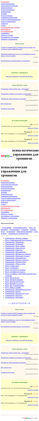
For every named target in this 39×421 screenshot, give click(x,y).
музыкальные (15, 230)
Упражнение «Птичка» (13, 295)
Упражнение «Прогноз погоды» (17, 260)
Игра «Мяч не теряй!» (13, 287)
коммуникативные (8, 4)
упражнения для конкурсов (18, 233)
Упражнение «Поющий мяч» (16, 258)
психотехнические (8, 10)
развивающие (6, 12)
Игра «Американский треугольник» (18, 240)
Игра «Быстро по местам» (14, 282)
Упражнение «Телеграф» (14, 244)
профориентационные (9, 18)
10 (12, 303)
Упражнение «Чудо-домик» (15, 246)
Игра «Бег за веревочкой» (14, 286)
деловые (4, 14)
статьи (3, 25)
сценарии (24, 230)
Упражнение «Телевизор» (14, 242)
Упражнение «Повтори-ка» (15, 248)
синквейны (5, 33)
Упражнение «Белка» (13, 291)
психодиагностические (9, 6)
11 (14, 303)
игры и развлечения (8, 21)
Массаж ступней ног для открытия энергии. (19, 76)
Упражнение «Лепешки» (14, 297)
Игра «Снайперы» (12, 268)
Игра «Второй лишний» (14, 280)
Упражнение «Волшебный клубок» (18, 289)
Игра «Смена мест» (12, 266)
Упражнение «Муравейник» (15, 252)
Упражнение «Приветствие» (15, 262)
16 (25, 303)
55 (29, 303)
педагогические (7, 16)
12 (17, 303)
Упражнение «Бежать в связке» (16, 238)
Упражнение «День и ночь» (15, 264)
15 (23, 303)
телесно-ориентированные (11, 19)
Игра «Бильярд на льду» (14, 284)
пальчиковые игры (20, 228)
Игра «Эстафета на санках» (15, 272)
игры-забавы (7, 228)
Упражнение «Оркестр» (14, 250)
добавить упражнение (9, 39)
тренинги (4, 23)
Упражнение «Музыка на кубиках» (18, 254)
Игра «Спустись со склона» (15, 270)
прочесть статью (33, 128)
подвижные (10, 232)
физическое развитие (24, 232)
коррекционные (7, 8)
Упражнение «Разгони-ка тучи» (17, 293)
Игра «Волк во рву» (12, 278)
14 (21, 303)
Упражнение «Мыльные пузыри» (17, 256)
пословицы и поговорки (10, 37)
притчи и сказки (7, 35)
